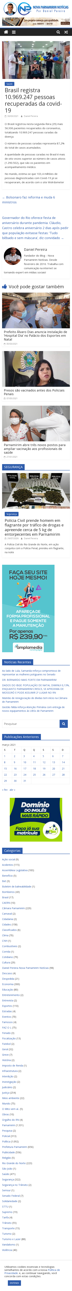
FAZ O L (6, 1027)
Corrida (6, 951)
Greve (5, 1054)
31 (24, 780)
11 (34, 762)
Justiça (5, 1092)
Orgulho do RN (10, 1119)
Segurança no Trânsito (15, 1185)
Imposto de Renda (12, 1065)
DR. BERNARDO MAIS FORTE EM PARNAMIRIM (29, 679)
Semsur (6, 1190)
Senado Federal (11, 1195)
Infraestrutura (10, 1071)
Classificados (9, 930)
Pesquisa (7, 1130)
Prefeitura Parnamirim (14, 1147)
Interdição (7, 1076)
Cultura (6, 962)
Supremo (7, 1212)
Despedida (8, 978)
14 (63, 762)
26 (44, 774)
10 (24, 762)
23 (15, 774)
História (6, 1060)
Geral (5, 1049)
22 (5, 774)
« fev (5, 789)
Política (6, 1141)
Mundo (6, 1103)
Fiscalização (9, 1038)
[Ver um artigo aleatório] (66, 32)
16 (15, 768)
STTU (5, 1206)
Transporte (8, 1228)
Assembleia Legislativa (15, 870)
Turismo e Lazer (11, 1239)
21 (63, 768)
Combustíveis (9, 946)
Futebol (6, 1043)
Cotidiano (7, 957)
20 (53, 768)
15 (5, 768)
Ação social (8, 859)
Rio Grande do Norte (14, 1163)
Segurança (11, 514)
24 (24, 774)
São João (7, 1168)
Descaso (7, 973)
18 (34, 768)
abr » (12, 789)
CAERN (6, 902)
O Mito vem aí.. (10, 1109)
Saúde (9, 83)
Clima (5, 935)
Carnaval (7, 913)
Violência (7, 1250)
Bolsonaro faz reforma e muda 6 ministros (28, 199)
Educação (7, 989)
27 (53, 774)
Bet (4, 881)
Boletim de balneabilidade (16, 886)
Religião (6, 1157)
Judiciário (7, 1087)
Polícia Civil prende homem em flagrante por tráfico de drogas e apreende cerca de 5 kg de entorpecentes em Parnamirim (34, 527)
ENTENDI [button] (14, 1283)
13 (53, 762)
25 (34, 774)
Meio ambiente (10, 1098)
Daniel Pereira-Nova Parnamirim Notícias (25, 968)
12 (44, 762)
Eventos (6, 1016)
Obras (5, 1114)
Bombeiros (8, 892)
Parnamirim (8, 1125)
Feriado (6, 1033)
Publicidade (8, 1152)
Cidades (6, 924)
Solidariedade (9, 1201)
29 (5, 780)
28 (63, 774)
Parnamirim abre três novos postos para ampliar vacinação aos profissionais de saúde (35, 448)
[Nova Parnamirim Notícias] (6, 32)
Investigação (9, 1081)
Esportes (7, 1005)
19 (44, 768)
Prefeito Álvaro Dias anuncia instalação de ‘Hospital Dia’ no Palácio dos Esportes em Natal (35, 335)
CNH (4, 940)
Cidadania (7, 919)
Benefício (7, 875)
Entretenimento (11, 995)
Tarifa (5, 1217)
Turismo (7, 1233)
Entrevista (7, 1000)
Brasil (5, 897)
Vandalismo (8, 1244)
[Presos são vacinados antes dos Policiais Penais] (36, 353)
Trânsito (7, 1222)
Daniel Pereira (31, 116)
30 (15, 780)
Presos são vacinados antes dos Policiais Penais (34, 392)
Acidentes (7, 864)
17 (24, 768)
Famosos (7, 1022)
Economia (7, 984)
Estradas (7, 1011)
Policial (6, 1136)
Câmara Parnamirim (13, 908)
